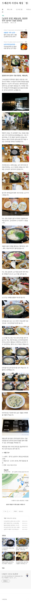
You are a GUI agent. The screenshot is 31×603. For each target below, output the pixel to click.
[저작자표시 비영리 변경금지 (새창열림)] (21, 511)
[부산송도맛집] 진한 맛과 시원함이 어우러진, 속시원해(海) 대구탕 (12, 528)
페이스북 (9, 9)
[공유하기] (8, 511)
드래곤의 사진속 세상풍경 (15, 3)
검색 (24, 3)
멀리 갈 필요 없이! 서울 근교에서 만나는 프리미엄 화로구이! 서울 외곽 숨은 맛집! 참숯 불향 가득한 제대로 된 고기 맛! (10, 35)
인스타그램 (19, 9)
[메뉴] (28, 3)
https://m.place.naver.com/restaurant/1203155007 (14, 42)
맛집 (5, 518)
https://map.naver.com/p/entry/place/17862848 (14, 30)
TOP (27, 600)
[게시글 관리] (10, 511)
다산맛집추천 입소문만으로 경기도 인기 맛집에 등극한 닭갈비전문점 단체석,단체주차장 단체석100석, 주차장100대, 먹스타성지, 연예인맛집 (10, 47)
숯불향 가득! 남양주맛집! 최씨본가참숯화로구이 (10, 32)
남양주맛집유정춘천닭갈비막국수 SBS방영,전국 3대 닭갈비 (10, 44)
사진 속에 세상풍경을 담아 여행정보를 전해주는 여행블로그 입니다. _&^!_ (12, 577)
